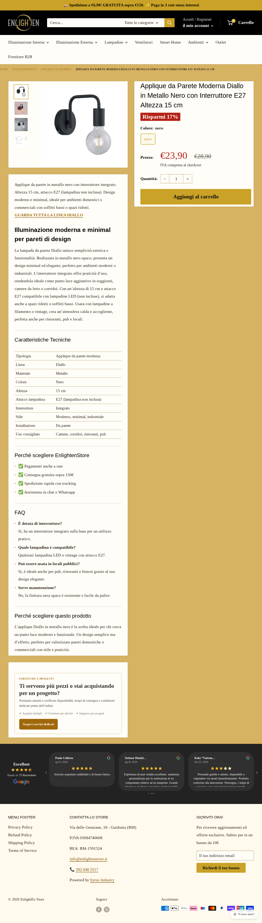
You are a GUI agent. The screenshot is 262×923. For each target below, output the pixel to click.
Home (4, 69)
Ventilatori (144, 42)
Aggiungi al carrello (196, 197)
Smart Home (170, 42)
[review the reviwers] (109, 758)
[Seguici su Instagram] (107, 909)
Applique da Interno (56, 69)
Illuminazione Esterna (74, 42)
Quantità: (149, 179)
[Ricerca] (169, 22)
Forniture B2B (20, 56)
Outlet (221, 42)
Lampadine (114, 42)
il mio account (196, 25)
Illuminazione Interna (26, 42)
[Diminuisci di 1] (164, 179)
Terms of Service (22, 850)
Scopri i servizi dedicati (38, 724)
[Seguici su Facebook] (99, 909)
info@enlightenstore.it (88, 859)
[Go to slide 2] (151, 793)
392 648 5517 (87, 869)
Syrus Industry (102, 880)
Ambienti (196, 42)
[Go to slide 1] (148, 793)
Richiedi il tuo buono (221, 868)
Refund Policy (20, 835)
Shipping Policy (21, 842)
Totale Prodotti (24, 69)
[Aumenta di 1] (187, 179)
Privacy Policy (20, 827)
